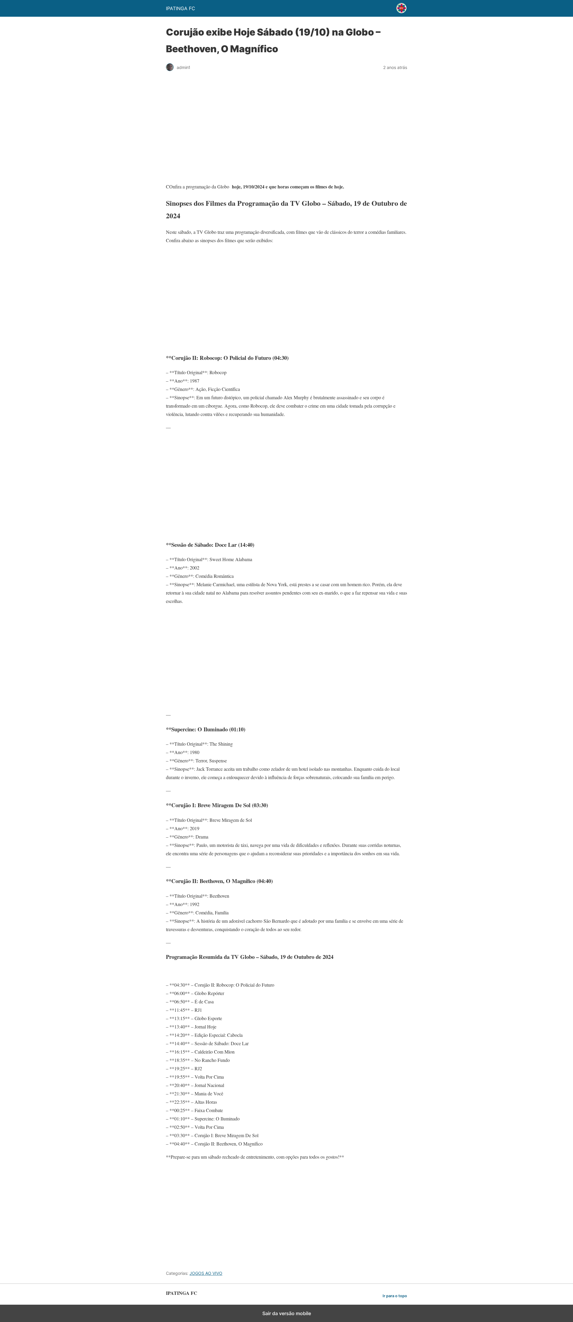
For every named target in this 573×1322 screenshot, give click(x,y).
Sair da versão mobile (286, 1313)
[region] (286, 130)
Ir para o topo (395, 1296)
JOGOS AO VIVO (206, 1273)
